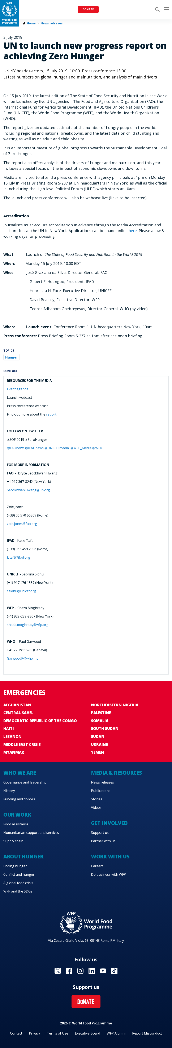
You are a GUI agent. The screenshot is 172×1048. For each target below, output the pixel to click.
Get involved (109, 823)
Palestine (101, 712)
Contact (16, 1033)
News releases (51, 23)
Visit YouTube (103, 971)
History (9, 790)
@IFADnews (34, 448)
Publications (100, 790)
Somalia (99, 720)
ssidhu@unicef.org (21, 591)
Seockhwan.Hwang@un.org (28, 490)
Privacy (34, 1033)
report (51, 414)
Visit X (58, 971)
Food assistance (15, 824)
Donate (88, 9)
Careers (97, 866)
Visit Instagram (80, 971)
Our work (17, 814)
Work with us (110, 856)
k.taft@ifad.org (18, 557)
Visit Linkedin (92, 971)
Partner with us (103, 841)
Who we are (19, 772)
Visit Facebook (69, 971)
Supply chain (13, 841)
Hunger (11, 357)
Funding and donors (19, 799)
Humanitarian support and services (31, 832)
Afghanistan (17, 704)
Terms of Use (57, 1033)
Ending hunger (15, 866)
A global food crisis (18, 883)
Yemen (97, 752)
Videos (96, 807)
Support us (100, 832)
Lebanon (12, 736)
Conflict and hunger (18, 874)
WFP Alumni (116, 1033)
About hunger (23, 856)
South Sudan (105, 728)
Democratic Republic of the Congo (40, 720)
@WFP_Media (80, 448)
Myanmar (13, 752)
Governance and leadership (24, 782)
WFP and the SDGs (17, 891)
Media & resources (116, 772)
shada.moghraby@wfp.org (27, 624)
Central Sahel (18, 712)
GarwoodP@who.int (22, 658)
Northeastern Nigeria (114, 704)
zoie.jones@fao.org (22, 523)
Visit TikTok (114, 971)
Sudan (97, 736)
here (133, 230)
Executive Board (87, 1033)
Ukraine (99, 744)
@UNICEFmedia (56, 448)
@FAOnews (15, 448)
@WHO (97, 448)
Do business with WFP (108, 874)
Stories (96, 799)
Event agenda (17, 389)
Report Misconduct (147, 1033)
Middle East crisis (22, 744)
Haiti (8, 728)
